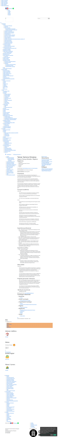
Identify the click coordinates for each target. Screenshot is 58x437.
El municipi (7, 401)
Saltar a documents (4, 2)
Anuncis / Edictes (9, 170)
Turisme (8, 404)
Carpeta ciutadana (10, 396)
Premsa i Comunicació (10, 413)
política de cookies (48, 433)
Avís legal (32, 426)
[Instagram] (10, 8)
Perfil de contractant (10, 171)
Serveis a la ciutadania (10, 393)
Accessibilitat (33, 427)
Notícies (8, 326)
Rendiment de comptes (10, 163)
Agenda (8, 323)
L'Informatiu (9, 418)
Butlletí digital (9, 419)
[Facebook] (6, 8)
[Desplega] (11, 154)
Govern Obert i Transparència (11, 164)
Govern (8, 156)
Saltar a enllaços (4, 4)
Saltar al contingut (4, 1)
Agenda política (9, 324)
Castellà (9, 11)
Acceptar (54, 434)
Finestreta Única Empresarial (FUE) (12, 400)
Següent (9, 352)
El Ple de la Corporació (17, 154)
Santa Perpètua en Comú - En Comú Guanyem (30, 168)
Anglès (9, 12)
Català (9, 10)
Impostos (8, 398)
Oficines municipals (10, 392)
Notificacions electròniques (11, 397)
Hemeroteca (9, 421)
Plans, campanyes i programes (12, 384)
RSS (7, 420)
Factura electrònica (10, 399)
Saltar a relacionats (4, 3)
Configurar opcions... (44, 434)
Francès (9, 14)
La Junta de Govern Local (11, 161)
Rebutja (52, 434)
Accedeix (6, 336)
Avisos (8, 325)
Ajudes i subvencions (10, 395)
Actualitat (6, 412)
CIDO (7, 173)
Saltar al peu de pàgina (5, 5)
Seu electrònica (9, 166)
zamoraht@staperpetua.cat (29, 293)
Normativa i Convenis (10, 172)
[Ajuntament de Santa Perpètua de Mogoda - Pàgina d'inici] (9, 19)
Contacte (6, 7)
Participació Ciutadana (10, 162)
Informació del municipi (10, 411)
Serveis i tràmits (7, 391)
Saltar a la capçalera (4, 0)
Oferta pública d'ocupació (11, 174)
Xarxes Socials (9, 416)
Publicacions (9, 327)
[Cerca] (49, 18)
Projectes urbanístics (10, 169)
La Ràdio (8, 417)
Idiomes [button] (8, 9)
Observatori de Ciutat (10, 402)
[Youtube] (7, 8)
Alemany (9, 13)
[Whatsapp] (13, 8)
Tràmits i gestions (9, 394)
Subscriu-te (7, 359)
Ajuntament (9, 154)
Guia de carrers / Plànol (10, 409)
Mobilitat (8, 403)
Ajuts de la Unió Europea (11, 165)
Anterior (6, 352)
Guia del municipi (9, 410)
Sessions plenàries (11, 158)
